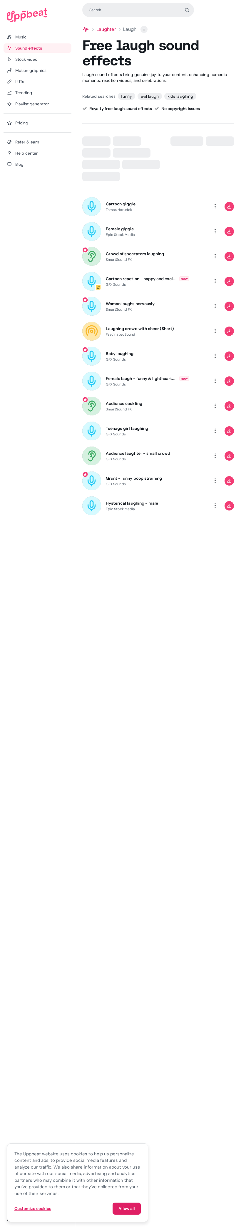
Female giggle (120, 228)
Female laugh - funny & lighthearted (141, 378)
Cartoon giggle (120, 204)
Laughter (106, 29)
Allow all (126, 1208)
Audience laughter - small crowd (138, 453)
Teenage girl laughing (127, 428)
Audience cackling (124, 403)
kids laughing (180, 96)
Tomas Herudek (119, 209)
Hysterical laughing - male (132, 503)
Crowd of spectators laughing (135, 253)
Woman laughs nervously (130, 303)
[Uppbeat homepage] (37, 15)
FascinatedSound (120, 334)
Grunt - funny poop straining (134, 478)
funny (126, 96)
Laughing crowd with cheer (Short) (140, 328)
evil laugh (150, 96)
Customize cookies (32, 1208)
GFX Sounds (116, 284)
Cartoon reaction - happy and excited (141, 278)
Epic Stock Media (120, 234)
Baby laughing (120, 353)
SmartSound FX (119, 259)
